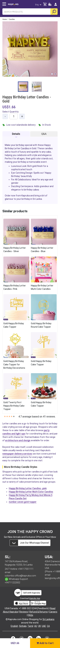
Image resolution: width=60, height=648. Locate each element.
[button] (52, 74)
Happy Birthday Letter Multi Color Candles (31, 491)
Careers (53, 611)
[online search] (54, 11)
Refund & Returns (38, 611)
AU (35, 626)
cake (48, 151)
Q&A (44, 133)
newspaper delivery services (17, 453)
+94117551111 (25, 569)
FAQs (30, 615)
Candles (25, 148)
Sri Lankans (48, 619)
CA (48, 626)
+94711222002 (12, 582)
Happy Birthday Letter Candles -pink (28, 488)
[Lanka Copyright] (7, 619)
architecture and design (17, 440)
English (14, 626)
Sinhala (23, 626)
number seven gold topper (22, 502)
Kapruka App (34, 598)
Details (16, 133)
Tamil (30, 626)
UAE (44, 626)
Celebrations (24, 179)
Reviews (23, 611)
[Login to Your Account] (56, 5)
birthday (20, 145)
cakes (36, 189)
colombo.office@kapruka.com (20, 575)
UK (39, 626)
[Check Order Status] (50, 5)
